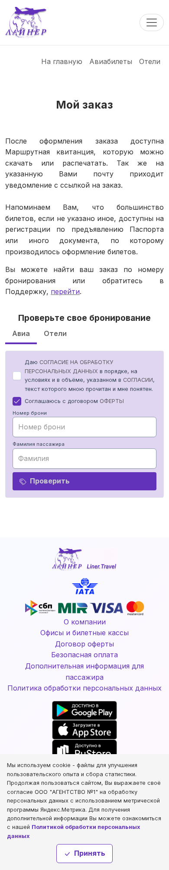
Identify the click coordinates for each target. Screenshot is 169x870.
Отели (149, 61)
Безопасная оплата (84, 654)
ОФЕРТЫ (112, 401)
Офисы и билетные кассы (84, 632)
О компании (85, 621)
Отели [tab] (55, 333)
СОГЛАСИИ (138, 380)
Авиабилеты (110, 61)
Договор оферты (84, 644)
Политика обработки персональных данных (84, 688)
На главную (61, 61)
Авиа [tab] (21, 333)
